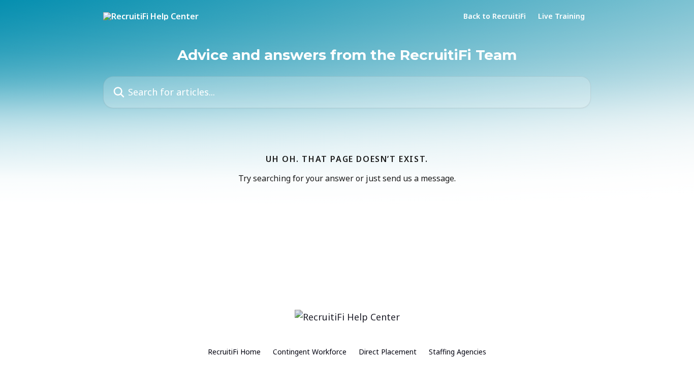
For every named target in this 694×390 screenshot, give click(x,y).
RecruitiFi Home (234, 351)
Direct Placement (388, 351)
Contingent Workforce (309, 351)
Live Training (561, 16)
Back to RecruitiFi (494, 16)
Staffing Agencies (457, 351)
